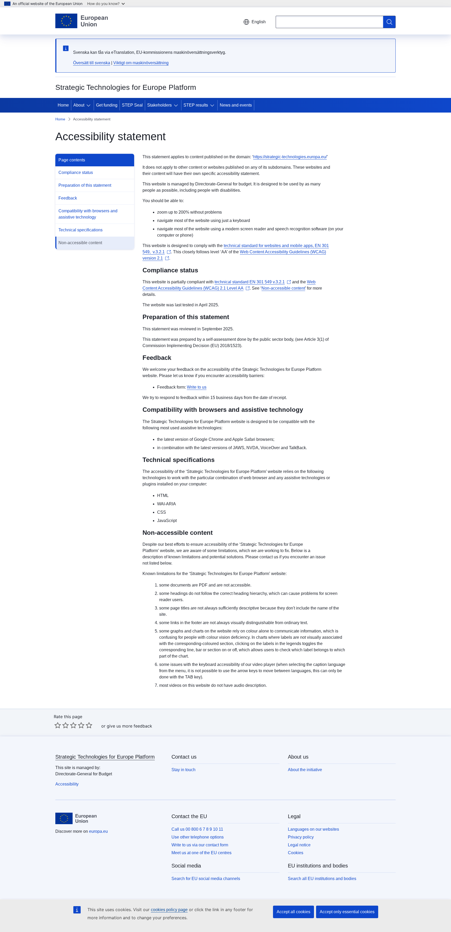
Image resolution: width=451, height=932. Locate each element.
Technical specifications (80, 230)
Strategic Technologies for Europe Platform (105, 757)
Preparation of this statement (84, 185)
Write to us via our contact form (199, 845)
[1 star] (58, 725)
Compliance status (75, 172)
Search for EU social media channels (205, 878)
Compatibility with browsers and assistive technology (87, 214)
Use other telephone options (197, 837)
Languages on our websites (313, 829)
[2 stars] (61, 725)
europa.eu (98, 831)
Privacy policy (301, 837)
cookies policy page (169, 909)
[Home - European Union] (81, 21)
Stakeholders (159, 105)
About (78, 105)
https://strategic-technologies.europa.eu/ (290, 157)
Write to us (196, 387)
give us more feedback (129, 726)
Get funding (106, 105)
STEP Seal (132, 105)
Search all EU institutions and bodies (322, 878)
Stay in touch (183, 769)
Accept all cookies (293, 912)
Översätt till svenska (91, 63)
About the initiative (305, 769)
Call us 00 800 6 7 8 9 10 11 (197, 829)
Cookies (295, 853)
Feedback (67, 198)
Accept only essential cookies (347, 912)
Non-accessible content (80, 243)
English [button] (259, 22)
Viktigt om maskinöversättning (141, 63)
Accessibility (67, 784)
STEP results (195, 105)
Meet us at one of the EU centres (201, 853)
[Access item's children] (89, 105)
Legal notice (299, 845)
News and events (236, 105)
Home (63, 105)
